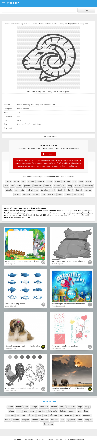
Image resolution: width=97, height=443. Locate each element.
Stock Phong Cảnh (58, 391)
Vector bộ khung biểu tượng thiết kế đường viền (48, 92)
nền (43, 194)
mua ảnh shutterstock (31, 176)
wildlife (16, 181)
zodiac (8, 181)
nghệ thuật (51, 194)
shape (88, 181)
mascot (57, 186)
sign (74, 181)
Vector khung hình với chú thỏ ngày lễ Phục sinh (24, 261)
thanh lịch (61, 190)
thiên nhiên (38, 186)
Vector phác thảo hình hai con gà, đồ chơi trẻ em (24, 388)
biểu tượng (88, 186)
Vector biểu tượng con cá (15, 304)
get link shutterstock (48, 137)
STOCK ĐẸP (13, 3)
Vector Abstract (45, 24)
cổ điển (17, 194)
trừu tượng (78, 194)
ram (12, 186)
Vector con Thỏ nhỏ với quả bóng (65, 346)
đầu (22, 190)
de (37, 190)
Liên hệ (50, 439)
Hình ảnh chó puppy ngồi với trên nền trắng (22, 346)
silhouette (66, 181)
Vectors (34, 24)
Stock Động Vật (10, 348)
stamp (57, 181)
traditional (40, 181)
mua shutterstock (67, 176)
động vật (68, 194)
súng (16, 190)
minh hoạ (78, 186)
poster (19, 186)
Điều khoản (28, 439)
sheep (81, 181)
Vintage (31, 181)
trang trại (44, 190)
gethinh (59, 439)
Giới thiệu (17, 439)
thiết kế (79, 190)
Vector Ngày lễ (10, 264)
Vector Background (58, 306)
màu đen (36, 194)
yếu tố (53, 190)
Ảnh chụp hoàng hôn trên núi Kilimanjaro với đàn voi (72, 388)
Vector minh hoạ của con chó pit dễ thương (69, 261)
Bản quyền (40, 439)
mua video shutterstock (74, 439)
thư (64, 186)
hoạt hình (26, 194)
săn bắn (9, 190)
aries (60, 194)
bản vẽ (70, 190)
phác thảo (27, 186)
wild (23, 181)
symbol (49, 181)
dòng (70, 186)
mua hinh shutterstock (50, 176)
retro (6, 186)
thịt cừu (48, 186)
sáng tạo (88, 190)
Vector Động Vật (57, 264)
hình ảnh (30, 190)
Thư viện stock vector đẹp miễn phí (17, 24)
